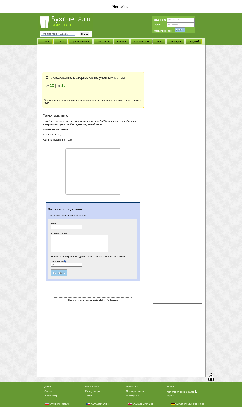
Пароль (157, 24)
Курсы (170, 395)
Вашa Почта (159, 19)
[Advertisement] (120, 55)
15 (63, 85)
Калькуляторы (92, 391)
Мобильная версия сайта (181, 391)
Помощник (132, 386)
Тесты (88, 395)
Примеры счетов (135, 391)
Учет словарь (51, 395)
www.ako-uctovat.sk (143, 403)
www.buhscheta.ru (59, 403)
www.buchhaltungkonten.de (189, 403)
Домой (48, 386)
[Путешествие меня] (211, 378)
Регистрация (133, 395)
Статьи (48, 391)
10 (52, 85)
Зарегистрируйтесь (163, 31)
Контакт (171, 386)
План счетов (92, 386)
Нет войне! (121, 6)
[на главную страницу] (71, 21)
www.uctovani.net (100, 403)
